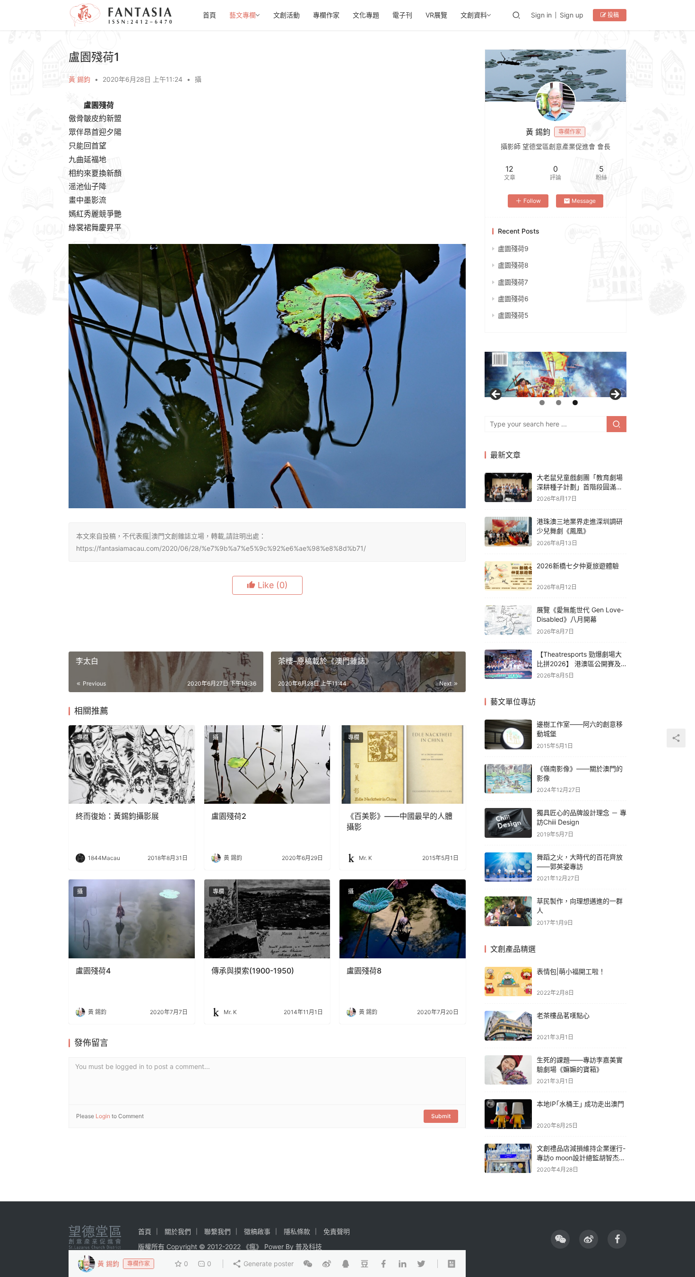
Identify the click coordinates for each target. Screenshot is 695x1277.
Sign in (541, 15)
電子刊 (402, 15)
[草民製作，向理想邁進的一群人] (508, 911)
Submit (441, 1116)
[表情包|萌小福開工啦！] (508, 982)
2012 (214, 1246)
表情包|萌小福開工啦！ (571, 971)
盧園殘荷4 (93, 970)
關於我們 (178, 1231)
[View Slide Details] (576, 374)
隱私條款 (297, 1231)
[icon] (560, 1239)
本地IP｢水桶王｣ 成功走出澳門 (580, 1104)
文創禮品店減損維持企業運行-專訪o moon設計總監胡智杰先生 (581, 1157)
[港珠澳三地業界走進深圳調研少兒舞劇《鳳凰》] (508, 532)
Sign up (571, 15)
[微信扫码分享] (307, 1263)
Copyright (181, 1246)
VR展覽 (436, 15)
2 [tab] (558, 402)
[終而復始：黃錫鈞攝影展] (132, 764)
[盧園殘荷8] (402, 918)
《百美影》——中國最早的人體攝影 (399, 821)
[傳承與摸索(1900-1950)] (267, 918)
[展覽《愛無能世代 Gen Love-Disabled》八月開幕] (508, 620)
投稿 (612, 14)
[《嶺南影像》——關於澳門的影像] (508, 779)
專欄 (82, 737)
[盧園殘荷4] (132, 918)
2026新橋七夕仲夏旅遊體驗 (578, 566)
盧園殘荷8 (364, 970)
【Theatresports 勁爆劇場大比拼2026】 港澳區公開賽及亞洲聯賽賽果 (579, 663)
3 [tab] (575, 402)
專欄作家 (326, 15)
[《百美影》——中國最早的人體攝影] (402, 764)
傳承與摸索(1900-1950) (252, 970)
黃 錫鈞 (79, 79)
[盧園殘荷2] (267, 764)
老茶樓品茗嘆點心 (563, 1015)
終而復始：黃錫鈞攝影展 (117, 816)
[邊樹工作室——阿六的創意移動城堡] (508, 734)
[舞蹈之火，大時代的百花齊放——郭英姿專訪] (508, 867)
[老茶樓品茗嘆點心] (508, 1026)
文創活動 (286, 15)
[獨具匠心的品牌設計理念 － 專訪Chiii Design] (508, 823)
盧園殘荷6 (513, 299)
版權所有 (151, 1246)
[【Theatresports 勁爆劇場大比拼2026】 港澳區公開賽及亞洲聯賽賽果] (508, 664)
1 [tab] (542, 402)
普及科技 (308, 1246)
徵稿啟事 (257, 1231)
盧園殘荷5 (513, 315)
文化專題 (366, 15)
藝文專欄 (242, 15)
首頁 (209, 15)
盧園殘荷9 (513, 248)
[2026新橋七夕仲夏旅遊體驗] (508, 576)
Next (615, 395)
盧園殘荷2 (228, 816)
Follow (532, 200)
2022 (233, 1246)
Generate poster (268, 1264)
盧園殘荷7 (513, 282)
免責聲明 (336, 1231)
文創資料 (473, 15)
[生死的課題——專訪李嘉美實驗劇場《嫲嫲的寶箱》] (508, 1070)
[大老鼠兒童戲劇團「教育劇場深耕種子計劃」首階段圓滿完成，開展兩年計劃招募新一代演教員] (508, 488)
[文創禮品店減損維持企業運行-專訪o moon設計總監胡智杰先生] (508, 1158)
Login (103, 1116)
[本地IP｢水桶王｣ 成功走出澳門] (508, 1114)
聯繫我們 (217, 1231)
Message (584, 200)
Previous (496, 395)
